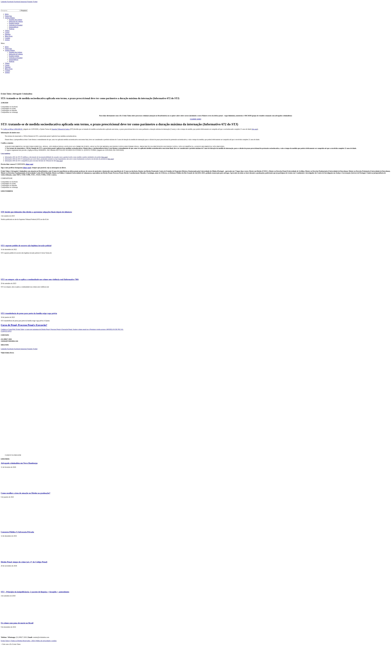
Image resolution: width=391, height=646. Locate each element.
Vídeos (7, 31)
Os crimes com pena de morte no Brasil (17, 623)
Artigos (7, 40)
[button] (195, 43)
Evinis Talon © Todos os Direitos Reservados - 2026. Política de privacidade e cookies (29, 641)
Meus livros (8, 36)
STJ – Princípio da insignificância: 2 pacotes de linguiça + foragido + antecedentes (35, 592)
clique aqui (29, 164)
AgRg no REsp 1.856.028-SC (13, 129)
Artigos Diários (10, 18)
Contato (7, 38)
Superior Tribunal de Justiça (61, 129)
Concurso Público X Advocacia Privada (17, 532)
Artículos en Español (15, 25)
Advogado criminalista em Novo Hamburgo (19, 463)
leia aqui (254, 129)
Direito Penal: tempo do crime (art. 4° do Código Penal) (24, 562)
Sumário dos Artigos (15, 19)
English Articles (14, 23)
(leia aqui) (59, 161)
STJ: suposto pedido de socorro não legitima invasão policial (26, 245)
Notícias (11, 29)
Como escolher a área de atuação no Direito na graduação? (25, 493)
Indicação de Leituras (16, 21)
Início (7, 14)
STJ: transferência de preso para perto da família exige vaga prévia (29, 313)
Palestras (7, 34)
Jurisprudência (13, 27)
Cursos (7, 32)
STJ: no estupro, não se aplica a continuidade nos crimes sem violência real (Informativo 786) (40, 279)
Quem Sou (8, 16)
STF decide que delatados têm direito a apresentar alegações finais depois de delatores (36, 212)
